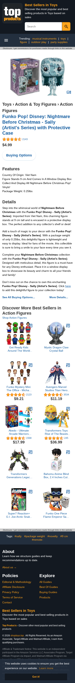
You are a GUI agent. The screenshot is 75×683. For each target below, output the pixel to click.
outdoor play (38, 42)
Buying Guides (48, 592)
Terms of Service (12, 597)
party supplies (59, 42)
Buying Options (19, 155)
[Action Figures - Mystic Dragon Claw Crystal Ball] (68, 325)
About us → (9, 567)
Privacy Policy (10, 592)
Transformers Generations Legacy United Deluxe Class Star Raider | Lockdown (19, 475)
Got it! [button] (36, 676)
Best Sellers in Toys (41, 5)
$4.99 (7, 145)
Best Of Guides (48, 586)
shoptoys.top (17, 635)
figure (23, 42)
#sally (18, 536)
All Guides (45, 581)
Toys (7, 104)
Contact (7, 602)
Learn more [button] (46, 668)
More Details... (58, 297)
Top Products (9, 625)
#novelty (53, 536)
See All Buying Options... (18, 297)
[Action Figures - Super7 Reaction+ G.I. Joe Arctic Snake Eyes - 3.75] (30, 492)
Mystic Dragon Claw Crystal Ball (56, 349)
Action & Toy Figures (35, 104)
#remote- (37, 539)
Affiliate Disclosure (13, 586)
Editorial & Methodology (16, 581)
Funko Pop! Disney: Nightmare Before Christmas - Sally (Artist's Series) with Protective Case (36, 125)
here (68, 286)
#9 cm (64, 536)
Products (44, 597)
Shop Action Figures (14, 317)
